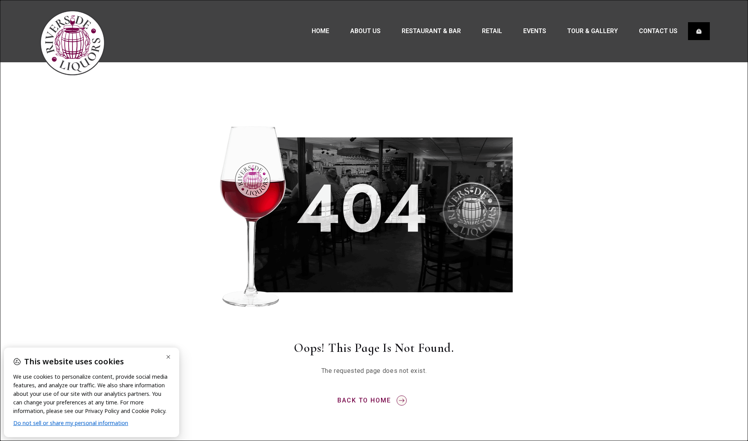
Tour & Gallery (592, 31)
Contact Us (658, 31)
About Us (365, 31)
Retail (492, 31)
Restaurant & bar (431, 31)
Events (534, 31)
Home (320, 31)
